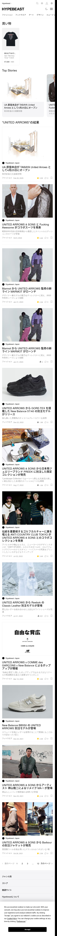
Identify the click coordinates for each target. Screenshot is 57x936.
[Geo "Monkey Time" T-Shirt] (10, 39)
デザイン (40, 15)
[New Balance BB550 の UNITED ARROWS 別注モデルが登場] (27, 702)
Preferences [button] (21, 921)
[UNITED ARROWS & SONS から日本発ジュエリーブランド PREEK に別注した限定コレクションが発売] (27, 445)
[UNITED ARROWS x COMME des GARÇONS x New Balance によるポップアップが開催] (27, 639)
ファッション (7, 15)
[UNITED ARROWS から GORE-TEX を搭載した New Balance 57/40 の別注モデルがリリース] (27, 384)
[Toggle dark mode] (46, 9)
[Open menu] (51, 9)
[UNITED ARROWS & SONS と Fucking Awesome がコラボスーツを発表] (27, 201)
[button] (51, 177)
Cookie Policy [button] (12, 919)
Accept (27, 930)
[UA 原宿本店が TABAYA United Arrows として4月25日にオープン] (23, 87)
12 (38, 863)
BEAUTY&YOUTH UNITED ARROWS (10, 53)
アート (31, 15)
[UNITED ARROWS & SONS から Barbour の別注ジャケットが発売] (27, 819)
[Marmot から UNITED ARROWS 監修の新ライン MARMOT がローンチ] (27, 265)
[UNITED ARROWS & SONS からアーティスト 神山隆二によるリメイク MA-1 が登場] (27, 761)
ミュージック (51, 15)
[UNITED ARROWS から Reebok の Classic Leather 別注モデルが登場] (27, 579)
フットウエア (20, 15)
